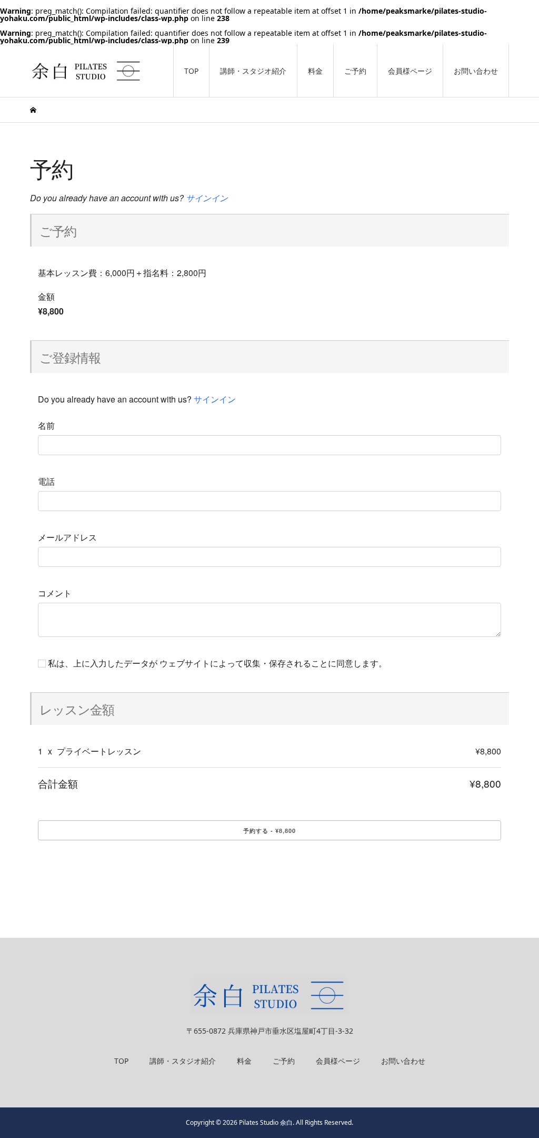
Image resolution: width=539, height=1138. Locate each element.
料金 (315, 71)
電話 (46, 481)
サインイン (207, 198)
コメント (55, 593)
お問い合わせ (476, 71)
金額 (46, 296)
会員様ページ (410, 71)
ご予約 (355, 71)
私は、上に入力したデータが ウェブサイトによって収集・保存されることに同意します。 (216, 663)
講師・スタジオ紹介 (253, 71)
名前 (46, 425)
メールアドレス (67, 537)
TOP (191, 71)
